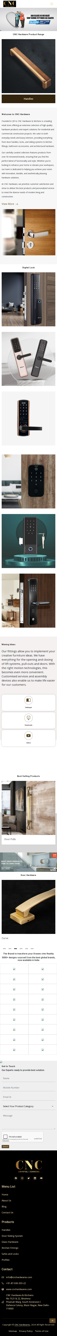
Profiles (6, 1259)
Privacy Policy (26, 1331)
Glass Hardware (10, 1241)
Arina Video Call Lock (28, 359)
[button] (4, 948)
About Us (6, 1200)
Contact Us (7, 1212)
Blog (4, 1206)
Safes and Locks (10, 1253)
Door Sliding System (12, 1235)
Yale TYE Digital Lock (28, 481)
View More (8, 203)
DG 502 (28, 418)
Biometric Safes (28, 299)
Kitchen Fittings (10, 1247)
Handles (6, 1229)
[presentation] (4, 72)
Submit (5, 1146)
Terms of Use (41, 1331)
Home (5, 1194)
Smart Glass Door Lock (28, 541)
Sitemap (13, 1331)
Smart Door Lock (28, 600)
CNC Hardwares (22, 1324)
